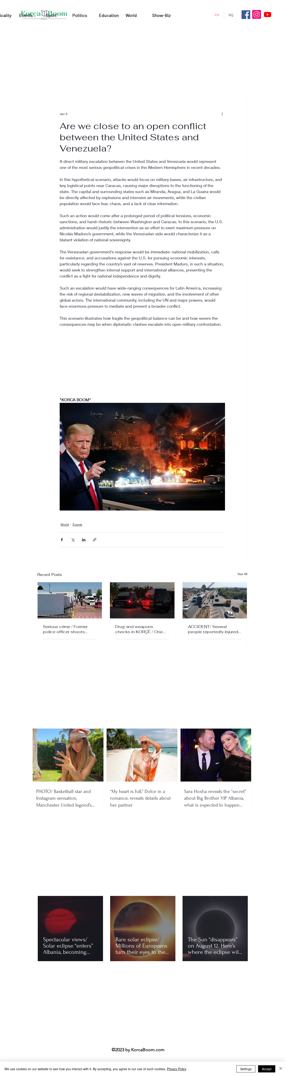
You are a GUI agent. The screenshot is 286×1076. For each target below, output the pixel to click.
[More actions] (222, 113)
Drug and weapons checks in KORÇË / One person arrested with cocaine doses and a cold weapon (141, 629)
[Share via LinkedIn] (84, 540)
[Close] (280, 1068)
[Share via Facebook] (62, 540)
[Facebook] (246, 14)
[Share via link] (95, 540)
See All (242, 574)
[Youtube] (267, 14)
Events (77, 524)
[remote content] (142, 365)
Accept (266, 1069)
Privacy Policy (176, 1069)
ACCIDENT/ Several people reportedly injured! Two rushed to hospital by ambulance (214, 629)
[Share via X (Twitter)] (73, 540)
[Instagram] (256, 14)
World (65, 524)
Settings (246, 1069)
